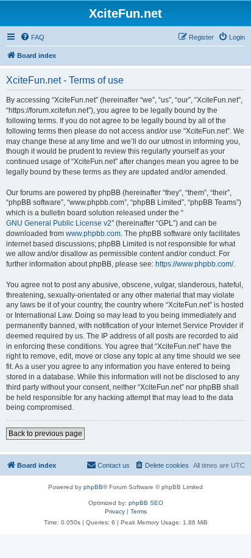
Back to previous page (45, 433)
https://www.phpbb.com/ (194, 264)
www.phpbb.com (93, 233)
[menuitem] (32, 37)
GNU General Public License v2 (58, 223)
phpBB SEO (146, 502)
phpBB (93, 487)
